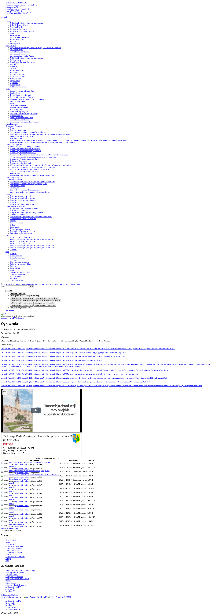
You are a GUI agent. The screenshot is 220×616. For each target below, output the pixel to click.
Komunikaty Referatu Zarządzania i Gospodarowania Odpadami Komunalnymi (39, 155)
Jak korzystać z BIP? (16, 3)
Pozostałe (13, 202)
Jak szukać (14, 72)
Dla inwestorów (16, 256)
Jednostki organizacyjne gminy (21, 95)
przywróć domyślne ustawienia (21, 308)
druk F (11, 499)
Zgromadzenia (15, 35)
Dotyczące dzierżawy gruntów (21, 196)
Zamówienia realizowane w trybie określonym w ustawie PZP (32, 182)
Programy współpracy (18, 130)
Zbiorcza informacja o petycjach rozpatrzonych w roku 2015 (32, 239)
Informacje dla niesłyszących (20, 37)
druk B (11, 516)
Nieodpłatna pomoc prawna (20, 229)
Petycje (8, 235)
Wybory (13, 260)
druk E (11, 504)
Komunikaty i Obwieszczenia (21, 163)
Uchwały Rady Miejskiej (19, 25)
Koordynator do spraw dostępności (22, 62)
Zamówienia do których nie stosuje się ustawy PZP (28, 184)
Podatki (13, 221)
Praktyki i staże (15, 60)
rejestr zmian (13, 528)
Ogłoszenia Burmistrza (18, 161)
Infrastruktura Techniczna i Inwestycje (24, 231)
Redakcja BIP (15, 44)
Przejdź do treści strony (17, 9)
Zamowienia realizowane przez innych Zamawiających (30, 192)
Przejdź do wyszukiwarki (18, 13)
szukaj (3, 287)
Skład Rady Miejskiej (18, 105)
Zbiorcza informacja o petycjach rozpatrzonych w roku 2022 (32, 248)
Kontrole (13, 254)
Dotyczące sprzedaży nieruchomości (23, 200)
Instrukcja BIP (15, 66)
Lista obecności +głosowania (19, 479)
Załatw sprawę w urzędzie (15, 206)
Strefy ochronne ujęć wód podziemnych (24, 171)
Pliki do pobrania (16, 138)
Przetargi (9, 194)
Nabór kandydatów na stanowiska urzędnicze (26, 23)
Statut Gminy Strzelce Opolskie (21, 118)
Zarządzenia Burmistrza (18, 29)
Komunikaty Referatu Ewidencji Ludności (25, 151)
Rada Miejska (10, 103)
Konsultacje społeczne (18, 258)
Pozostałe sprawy (16, 227)
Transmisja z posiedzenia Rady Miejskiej (25, 122)
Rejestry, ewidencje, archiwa (20, 264)
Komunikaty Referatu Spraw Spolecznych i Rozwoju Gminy (32, 175)
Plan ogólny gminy (12, 177)
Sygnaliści (14, 278)
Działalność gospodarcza (19, 210)
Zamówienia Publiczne (14, 180)
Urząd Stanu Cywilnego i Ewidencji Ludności (27, 212)
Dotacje (13, 33)
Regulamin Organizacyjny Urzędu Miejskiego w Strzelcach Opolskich (35, 48)
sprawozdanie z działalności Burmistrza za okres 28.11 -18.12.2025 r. (34, 475)
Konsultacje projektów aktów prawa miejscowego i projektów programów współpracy (41, 134)
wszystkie (4, 528)
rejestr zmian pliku (22, 464)
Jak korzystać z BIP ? (13, 601)
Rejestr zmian (15, 81)
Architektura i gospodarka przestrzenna (24, 208)
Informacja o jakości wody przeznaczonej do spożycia (29, 169)
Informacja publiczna (17, 276)
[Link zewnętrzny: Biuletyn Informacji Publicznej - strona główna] (3, 314)
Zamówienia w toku (17, 186)
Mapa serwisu (14, 7)
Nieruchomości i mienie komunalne (23, 219)
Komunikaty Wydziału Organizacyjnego (24, 159)
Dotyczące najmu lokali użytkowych (23, 198)
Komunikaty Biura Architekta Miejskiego (25, 149)
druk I (11, 487)
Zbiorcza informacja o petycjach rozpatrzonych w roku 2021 (32, 245)
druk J (11, 483)
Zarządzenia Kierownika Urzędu (22, 31)
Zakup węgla (15, 173)
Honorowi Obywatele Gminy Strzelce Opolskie (27, 99)
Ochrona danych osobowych (20, 272)
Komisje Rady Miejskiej (19, 107)
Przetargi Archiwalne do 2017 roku (23, 204)
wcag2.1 (9, 291)
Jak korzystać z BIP (17, 70)
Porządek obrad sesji (16, 524)
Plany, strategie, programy (19, 262)
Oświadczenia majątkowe (19, 52)
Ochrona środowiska (17, 215)
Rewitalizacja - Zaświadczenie (21, 233)
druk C (11, 512)
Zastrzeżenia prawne (17, 77)
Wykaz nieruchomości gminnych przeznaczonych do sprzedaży (33, 157)
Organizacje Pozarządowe (15, 126)
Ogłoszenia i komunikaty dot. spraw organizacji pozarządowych (33, 167)
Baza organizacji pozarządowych (22, 136)
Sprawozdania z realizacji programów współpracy (28, 132)
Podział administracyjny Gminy (21, 97)
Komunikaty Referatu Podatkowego (23, 153)
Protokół (12, 467)
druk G (11, 495)
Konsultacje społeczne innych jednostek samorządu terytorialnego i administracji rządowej (42, 142)
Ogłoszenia (14, 83)
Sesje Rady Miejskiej (17, 109)
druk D (11, 508)
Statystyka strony (16, 79)
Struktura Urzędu (16, 27)
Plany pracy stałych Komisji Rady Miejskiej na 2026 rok (29, 462)
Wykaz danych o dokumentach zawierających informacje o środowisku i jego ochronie (41, 165)
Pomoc (8, 21)
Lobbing (13, 266)
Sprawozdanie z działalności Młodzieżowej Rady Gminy (29, 471)
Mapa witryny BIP (17, 68)
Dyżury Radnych (16, 116)
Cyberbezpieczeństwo (18, 274)
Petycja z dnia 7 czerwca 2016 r (21, 237)
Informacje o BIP (12, 64)
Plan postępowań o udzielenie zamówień (25, 190)
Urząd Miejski (11, 46)
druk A (11, 520)
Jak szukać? (14, 41)
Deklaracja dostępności (18, 87)
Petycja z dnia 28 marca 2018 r (21, 243)
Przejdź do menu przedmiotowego (21, 5)
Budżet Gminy (15, 93)
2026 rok (13, 250)
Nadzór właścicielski (17, 280)
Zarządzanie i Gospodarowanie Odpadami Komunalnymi (31, 217)
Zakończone (14, 188)
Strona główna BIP (8, 318)
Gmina (8, 89)
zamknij (4, 17)
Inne (7, 252)
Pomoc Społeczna (16, 223)
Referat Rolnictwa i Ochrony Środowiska (25, 147)
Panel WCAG (14, 11)
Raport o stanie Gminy (18, 101)
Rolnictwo (14, 225)
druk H (11, 491)
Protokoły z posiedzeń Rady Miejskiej (24, 114)
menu (78, 284)
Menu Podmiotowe (12, 124)
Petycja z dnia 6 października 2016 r (23, 241)
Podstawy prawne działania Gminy (22, 91)
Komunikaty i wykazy (14, 145)
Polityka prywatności (17, 74)
